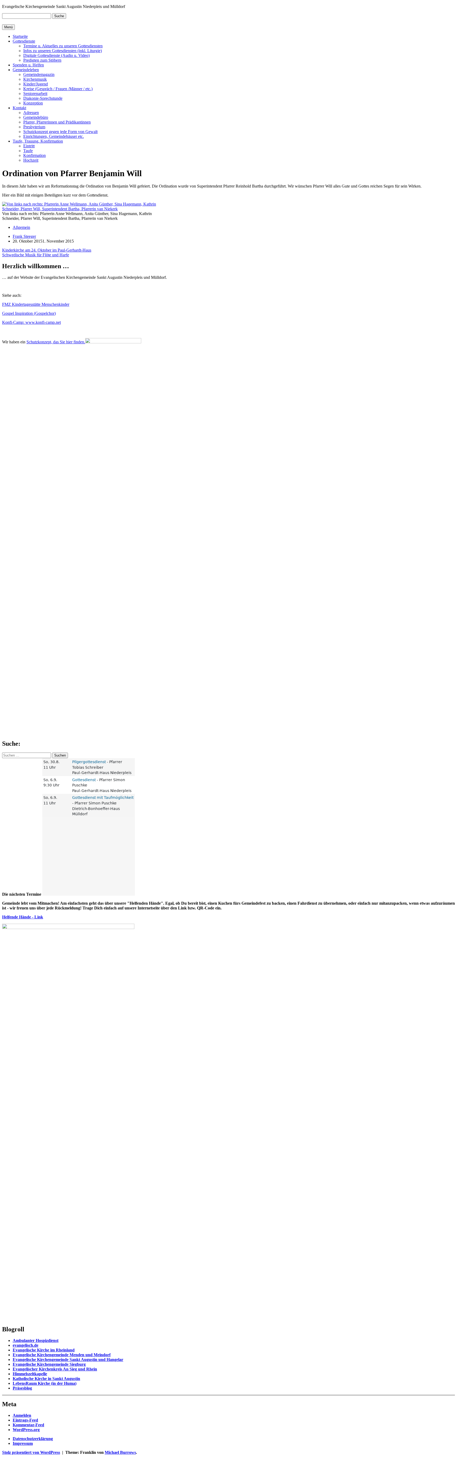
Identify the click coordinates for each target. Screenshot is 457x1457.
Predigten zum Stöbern (42, 60)
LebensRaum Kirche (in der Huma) (44, 1383)
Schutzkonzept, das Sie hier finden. (55, 342)
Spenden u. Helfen (28, 65)
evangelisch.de (25, 1345)
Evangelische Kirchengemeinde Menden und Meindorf (62, 1355)
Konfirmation (34, 155)
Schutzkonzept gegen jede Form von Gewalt (60, 131)
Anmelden (22, 1415)
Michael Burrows (120, 1452)
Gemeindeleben (26, 69)
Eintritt (29, 146)
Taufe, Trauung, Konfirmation (38, 141)
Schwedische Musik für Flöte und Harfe (35, 255)
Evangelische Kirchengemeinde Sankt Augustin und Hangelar (68, 1359)
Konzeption (33, 103)
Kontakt (19, 108)
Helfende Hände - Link (22, 917)
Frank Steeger (24, 236)
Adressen (31, 112)
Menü (8, 27)
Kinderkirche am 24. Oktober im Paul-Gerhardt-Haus (46, 250)
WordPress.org (26, 1429)
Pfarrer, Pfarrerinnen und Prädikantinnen (57, 122)
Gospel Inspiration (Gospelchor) (29, 313)
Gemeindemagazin (38, 74)
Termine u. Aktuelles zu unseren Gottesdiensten (63, 46)
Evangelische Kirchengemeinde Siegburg (49, 1364)
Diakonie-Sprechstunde (42, 98)
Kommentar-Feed (28, 1425)
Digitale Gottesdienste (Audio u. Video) (56, 55)
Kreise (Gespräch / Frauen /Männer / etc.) (58, 88)
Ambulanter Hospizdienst (35, 1340)
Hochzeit (30, 160)
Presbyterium (34, 127)
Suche (59, 16)
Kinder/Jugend (35, 84)
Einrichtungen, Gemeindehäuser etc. (53, 136)
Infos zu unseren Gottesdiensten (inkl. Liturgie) (62, 50)
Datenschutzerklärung (33, 1438)
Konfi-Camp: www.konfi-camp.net (31, 322)
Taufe (28, 150)
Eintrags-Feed (25, 1420)
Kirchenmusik (35, 79)
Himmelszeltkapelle (30, 1374)
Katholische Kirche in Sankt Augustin (46, 1378)
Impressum (23, 1443)
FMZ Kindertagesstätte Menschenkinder (35, 304)
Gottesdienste (24, 41)
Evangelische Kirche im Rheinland (44, 1350)
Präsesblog (22, 1388)
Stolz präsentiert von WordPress (31, 1452)
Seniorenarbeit (35, 93)
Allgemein (21, 227)
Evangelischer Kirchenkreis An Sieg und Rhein (55, 1369)
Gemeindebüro (35, 117)
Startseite (20, 36)
